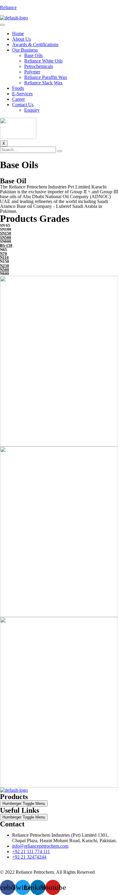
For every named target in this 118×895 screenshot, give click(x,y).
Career (18, 99)
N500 (4, 269)
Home (18, 33)
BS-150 (6, 245)
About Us (21, 39)
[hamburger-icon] (2, 25)
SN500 (5, 237)
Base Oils (33, 55)
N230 (4, 265)
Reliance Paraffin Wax (45, 77)
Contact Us (23, 104)
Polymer (32, 71)
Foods (18, 88)
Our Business (25, 50)
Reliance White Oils (43, 60)
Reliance (8, 7)
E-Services (22, 93)
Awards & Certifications (35, 44)
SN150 (5, 233)
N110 (4, 257)
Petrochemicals (38, 66)
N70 (3, 253)
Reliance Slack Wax (43, 82)
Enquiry (32, 110)
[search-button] (59, 151)
